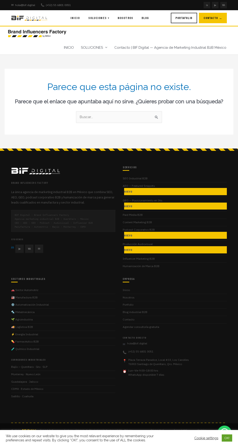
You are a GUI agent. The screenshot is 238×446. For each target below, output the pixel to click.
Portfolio (128, 304)
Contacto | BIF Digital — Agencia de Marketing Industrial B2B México (170, 47)
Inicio (126, 290)
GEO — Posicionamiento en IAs (142, 203)
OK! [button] (227, 438)
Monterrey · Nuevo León (25, 374)
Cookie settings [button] (206, 438)
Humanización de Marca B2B (141, 266)
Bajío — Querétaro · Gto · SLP (29, 366)
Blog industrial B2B (135, 312)
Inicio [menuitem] (75, 18)
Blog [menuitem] (145, 18)
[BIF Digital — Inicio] (29, 18)
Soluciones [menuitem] (98, 18)
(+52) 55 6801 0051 (56, 5)
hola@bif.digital (23, 5)
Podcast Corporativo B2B (139, 232)
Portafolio (183, 18)
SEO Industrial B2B (135, 178)
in (207, 4)
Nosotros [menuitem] (125, 18)
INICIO (69, 47)
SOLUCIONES (92, 47)
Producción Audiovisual (138, 246)
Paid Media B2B (133, 215)
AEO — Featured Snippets (139, 188)
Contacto (128, 319)
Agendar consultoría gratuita (141, 327)
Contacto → (213, 18)
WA (223, 4)
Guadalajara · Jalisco (24, 381)
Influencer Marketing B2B (139, 258)
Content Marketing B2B (137, 222)
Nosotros (129, 297)
